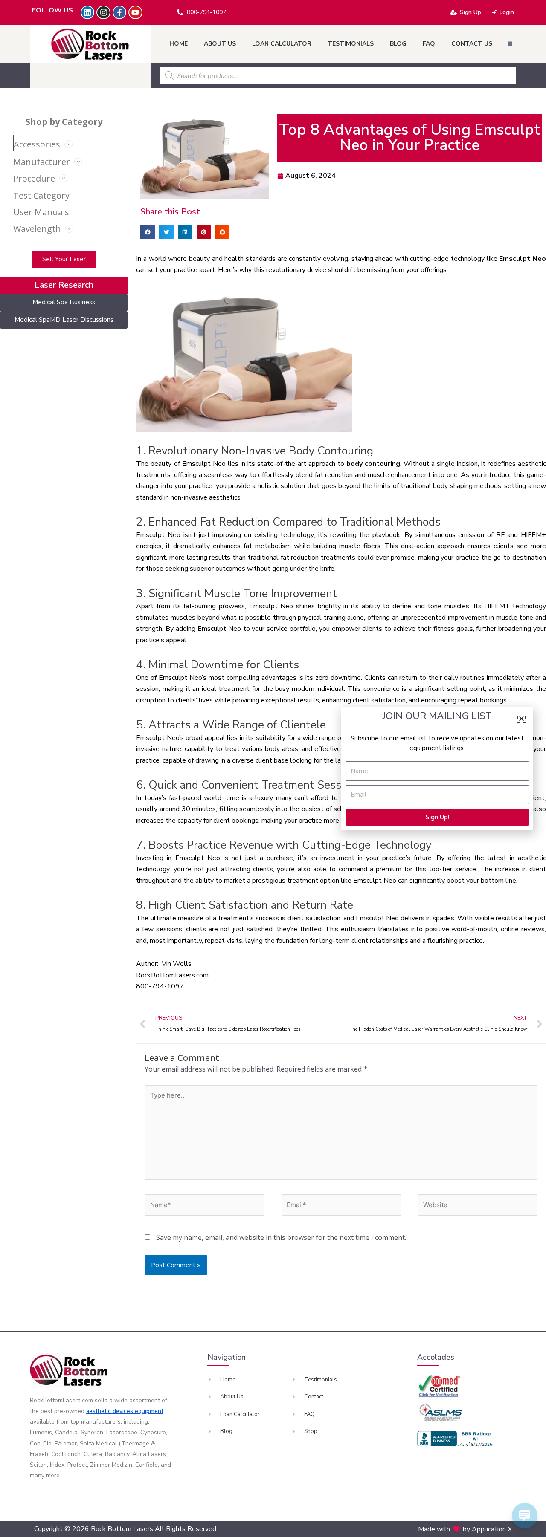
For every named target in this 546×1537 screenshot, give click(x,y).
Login (507, 12)
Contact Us (471, 44)
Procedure (34, 178)
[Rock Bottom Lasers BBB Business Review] (456, 1438)
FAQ (429, 44)
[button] (147, 232)
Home (178, 44)
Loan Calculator (281, 44)
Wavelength (37, 228)
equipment (149, 1411)
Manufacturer (41, 162)
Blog (398, 44)
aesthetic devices (110, 1411)
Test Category (41, 195)
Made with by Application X (465, 1529)
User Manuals (41, 212)
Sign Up (470, 12)
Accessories (37, 144)
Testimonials (351, 44)
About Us (220, 44)
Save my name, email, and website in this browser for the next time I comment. (281, 1237)
